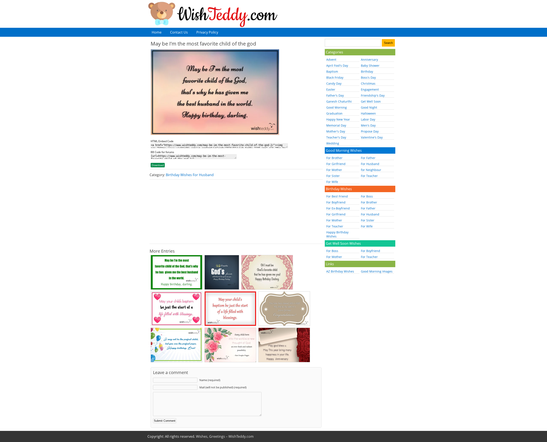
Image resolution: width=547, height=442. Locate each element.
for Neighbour (371, 170)
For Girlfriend (336, 164)
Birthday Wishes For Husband (190, 174)
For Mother (334, 170)
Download (158, 165)
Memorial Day (336, 125)
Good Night (369, 107)
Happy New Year (338, 119)
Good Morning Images (377, 271)
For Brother (334, 158)
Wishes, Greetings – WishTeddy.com (225, 436)
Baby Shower (370, 65)
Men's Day (368, 125)
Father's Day (335, 95)
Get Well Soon (371, 101)
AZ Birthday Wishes (340, 271)
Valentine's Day (372, 137)
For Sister (333, 176)
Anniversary (369, 59)
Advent (331, 59)
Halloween (368, 113)
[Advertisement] (236, 212)
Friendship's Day (373, 95)
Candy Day (333, 83)
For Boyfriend (336, 202)
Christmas (368, 83)
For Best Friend (337, 196)
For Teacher (369, 176)
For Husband (370, 164)
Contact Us (179, 32)
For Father (368, 158)
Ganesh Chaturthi (339, 101)
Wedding (332, 143)
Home (157, 32)
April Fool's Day (337, 65)
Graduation (334, 113)
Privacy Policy (207, 32)
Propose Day (370, 131)
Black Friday (334, 77)
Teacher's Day (336, 137)
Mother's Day (335, 131)
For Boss (367, 196)
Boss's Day (368, 77)
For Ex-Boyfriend (338, 208)
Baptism (332, 71)
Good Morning (336, 107)
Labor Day (368, 119)
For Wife (332, 182)
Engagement (370, 89)
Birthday (367, 71)
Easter (330, 89)
